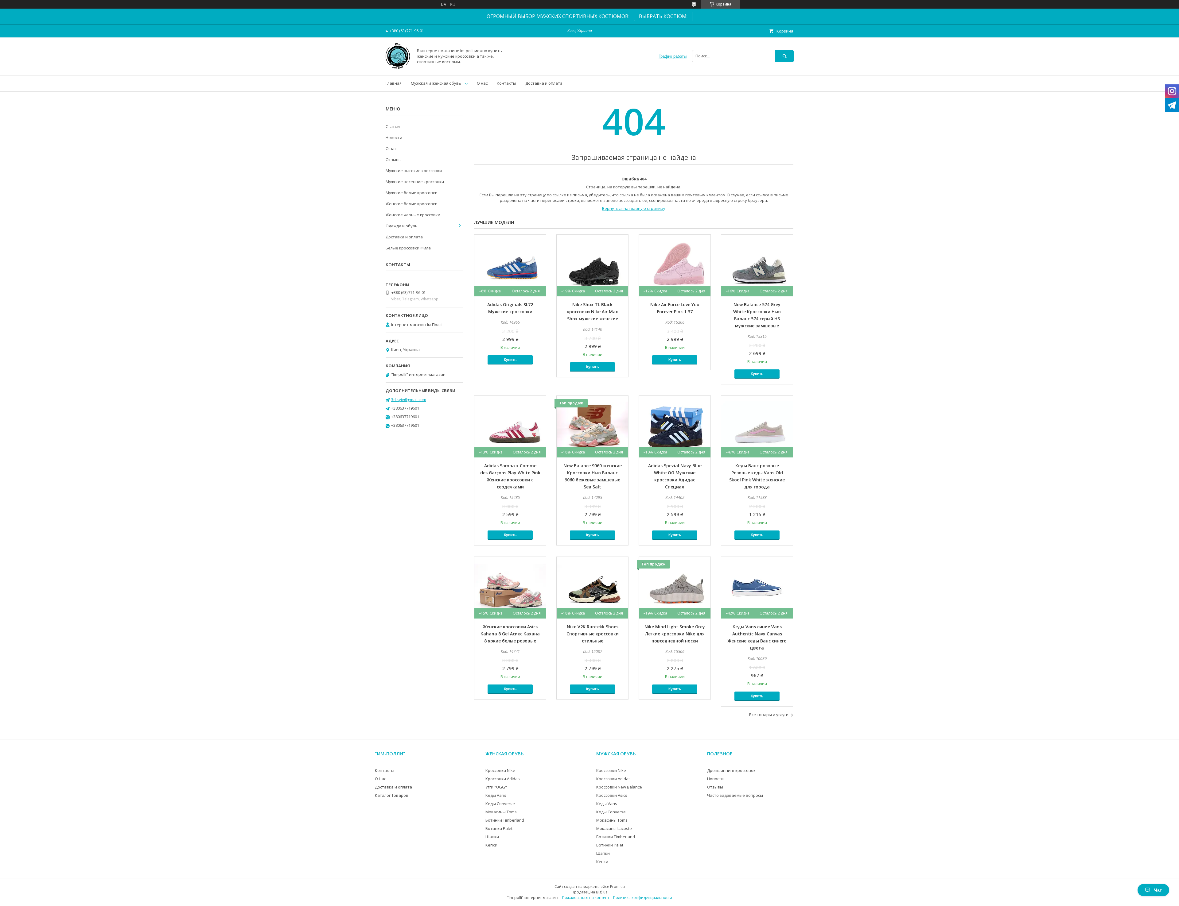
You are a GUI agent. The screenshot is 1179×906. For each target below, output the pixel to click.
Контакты (506, 83)
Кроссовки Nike (500, 770)
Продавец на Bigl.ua (590, 892)
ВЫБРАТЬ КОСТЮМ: (663, 16)
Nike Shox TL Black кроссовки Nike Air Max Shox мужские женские (592, 312)
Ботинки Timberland (504, 820)
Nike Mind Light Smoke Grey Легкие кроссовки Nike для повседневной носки (674, 634)
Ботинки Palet (498, 828)
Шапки (492, 836)
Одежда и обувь (402, 226)
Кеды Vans (495, 795)
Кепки (491, 845)
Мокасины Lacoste (614, 828)
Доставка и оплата (543, 83)
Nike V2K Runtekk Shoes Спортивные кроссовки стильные (592, 634)
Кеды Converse (500, 803)
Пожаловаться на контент (585, 897)
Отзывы (394, 159)
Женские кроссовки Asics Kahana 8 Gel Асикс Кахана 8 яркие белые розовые (510, 634)
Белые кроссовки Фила (408, 248)
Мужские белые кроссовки (412, 192)
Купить (510, 360)
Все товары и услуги (768, 714)
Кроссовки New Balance (619, 787)
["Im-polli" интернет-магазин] (398, 67)
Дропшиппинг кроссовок (731, 770)
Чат (1158, 890)
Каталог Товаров (391, 795)
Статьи (393, 126)
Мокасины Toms (501, 812)
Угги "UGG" (496, 787)
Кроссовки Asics (611, 795)
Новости (394, 137)
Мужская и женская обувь (436, 83)
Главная (394, 83)
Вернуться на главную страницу (633, 208)
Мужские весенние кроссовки (415, 181)
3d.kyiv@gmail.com (408, 399)
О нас (482, 83)
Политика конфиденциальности (642, 897)
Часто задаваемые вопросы (735, 795)
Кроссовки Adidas (502, 778)
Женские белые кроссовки (412, 203)
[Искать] (784, 56)
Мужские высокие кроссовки (414, 170)
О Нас (380, 778)
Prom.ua (617, 886)
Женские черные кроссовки (413, 215)
